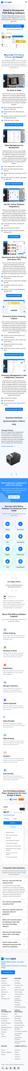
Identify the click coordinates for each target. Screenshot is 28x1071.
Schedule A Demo (8, 972)
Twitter (16, 1052)
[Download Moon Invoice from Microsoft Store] (14, 1068)
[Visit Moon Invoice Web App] (18, 1068)
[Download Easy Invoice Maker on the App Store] (6, 1068)
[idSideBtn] (25, 2)
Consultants (4, 1020)
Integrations (18, 1004)
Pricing (3, 987)
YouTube (17, 1056)
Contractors (4, 1016)
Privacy (3, 1050)
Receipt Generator (19, 1025)
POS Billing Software (20, 1007)
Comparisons (18, 1016)
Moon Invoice (5, 1064)
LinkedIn (17, 1054)
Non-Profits (4, 1029)
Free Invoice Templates (21, 1031)
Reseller (3, 994)
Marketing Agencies (6, 1027)
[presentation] (11, 474)
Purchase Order (19, 985)
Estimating (17, 983)
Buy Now (12, 822)
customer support (21, 872)
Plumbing (3, 1032)
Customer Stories (5, 985)
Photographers (5, 1018)
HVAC (2, 1034)
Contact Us (4, 983)
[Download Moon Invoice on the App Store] (3, 1068)
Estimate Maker (19, 1023)
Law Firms (4, 1025)
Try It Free (13, 827)
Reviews (3, 989)
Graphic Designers (6, 1023)
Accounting (18, 996)
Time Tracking (18, 992)
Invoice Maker (18, 1020)
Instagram (17, 1059)
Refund (3, 1054)
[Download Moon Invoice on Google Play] (10, 1068)
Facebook (17, 1050)
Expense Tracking (19, 989)
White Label (4, 992)
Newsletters (18, 1018)
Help (2, 996)
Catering (3, 1036)
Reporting (17, 1002)
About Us (3, 980)
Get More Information (7, 446)
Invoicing (17, 980)
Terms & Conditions (6, 1052)
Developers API (5, 998)
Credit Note (18, 987)
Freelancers (4, 1014)
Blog (16, 1014)
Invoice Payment (19, 994)
